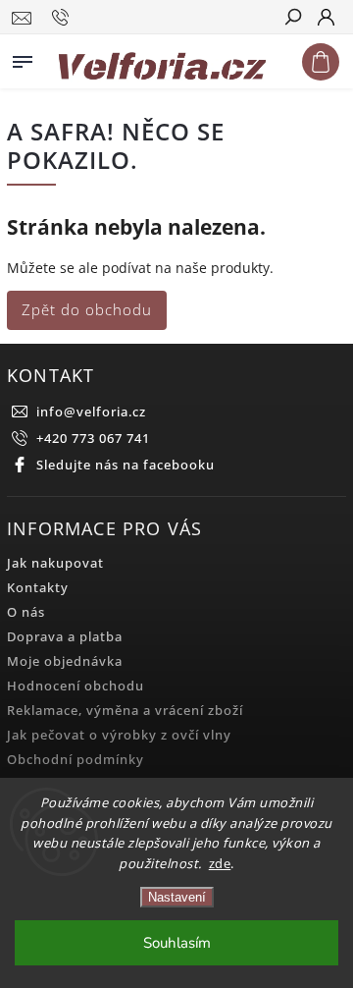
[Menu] (22, 58)
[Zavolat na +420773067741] (63, 17)
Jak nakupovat (55, 563)
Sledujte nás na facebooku (125, 465)
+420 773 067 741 (93, 438)
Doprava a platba (65, 637)
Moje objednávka (65, 661)
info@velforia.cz (91, 412)
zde (220, 863)
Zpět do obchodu (87, 310)
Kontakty (38, 587)
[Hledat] (292, 18)
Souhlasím (177, 943)
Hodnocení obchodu (75, 686)
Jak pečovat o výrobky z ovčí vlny (119, 735)
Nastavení (177, 897)
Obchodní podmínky (75, 759)
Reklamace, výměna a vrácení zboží (125, 710)
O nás (26, 612)
